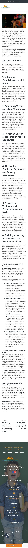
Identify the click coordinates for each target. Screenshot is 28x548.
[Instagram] (15, 472)
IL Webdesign (21, 540)
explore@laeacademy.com (14, 496)
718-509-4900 (14, 487)
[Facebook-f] (13, 472)
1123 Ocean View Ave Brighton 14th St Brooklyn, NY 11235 (14, 513)
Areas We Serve (14, 522)
